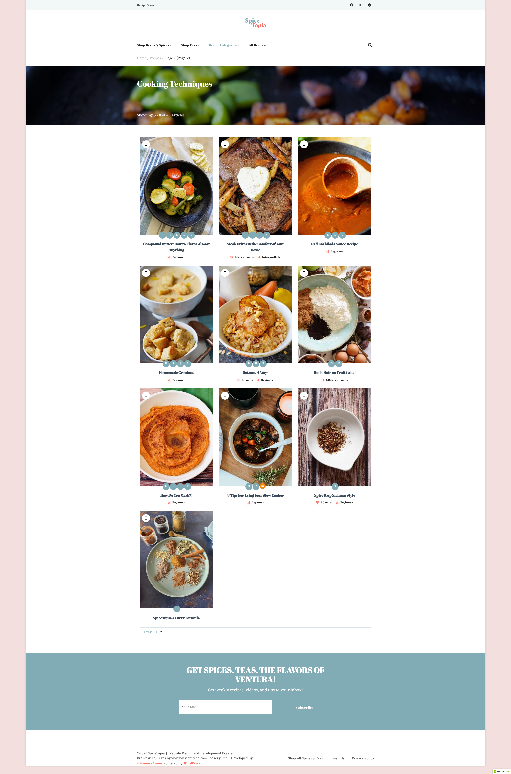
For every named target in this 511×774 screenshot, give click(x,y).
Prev (148, 632)
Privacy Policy (363, 758)
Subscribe (304, 707)
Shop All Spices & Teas (305, 758)
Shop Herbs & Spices (153, 45)
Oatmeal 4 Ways (255, 372)
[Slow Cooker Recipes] (263, 486)
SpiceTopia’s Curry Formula (176, 617)
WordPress (191, 763)
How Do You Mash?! (176, 495)
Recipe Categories (223, 45)
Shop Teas (189, 45)
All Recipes (257, 45)
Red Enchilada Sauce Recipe (334, 243)
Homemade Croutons (176, 372)
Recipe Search (147, 5)
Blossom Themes (149, 763)
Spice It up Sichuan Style (334, 495)
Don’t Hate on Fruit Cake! (335, 372)
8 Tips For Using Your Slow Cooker (255, 495)
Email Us (337, 758)
